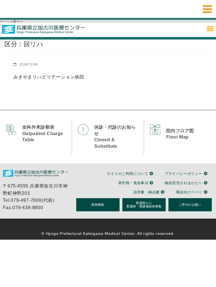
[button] (210, 28)
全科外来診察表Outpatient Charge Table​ (42, 133)
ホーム (5, 21)
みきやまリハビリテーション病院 (49, 77)
